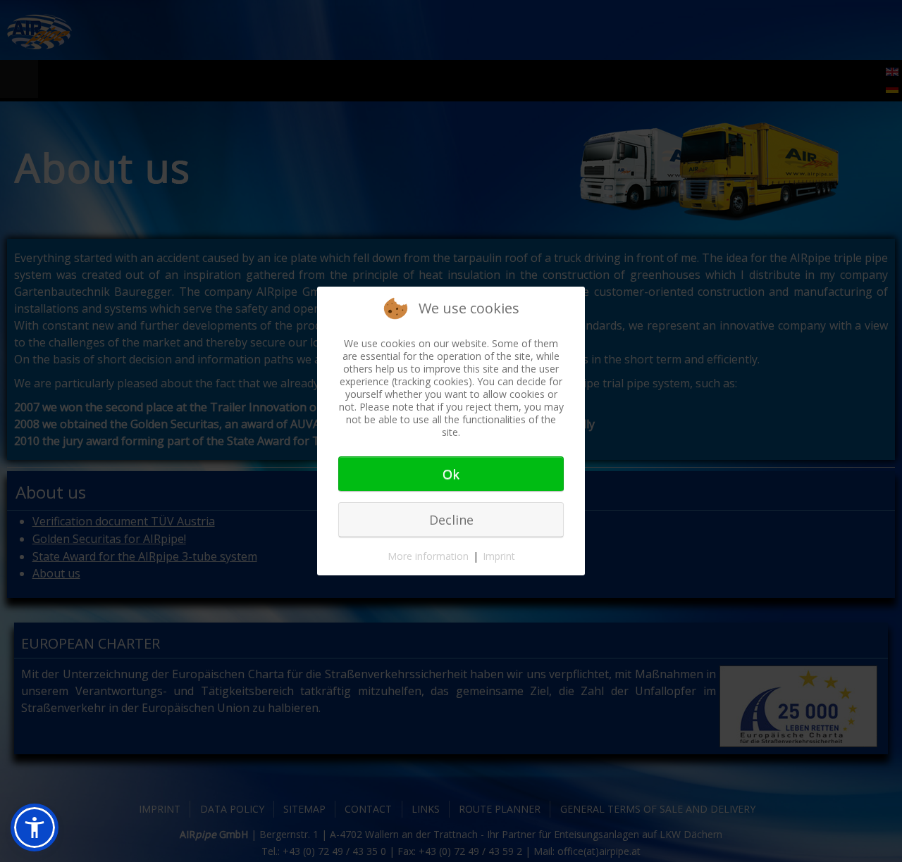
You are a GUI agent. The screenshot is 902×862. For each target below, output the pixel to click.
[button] (34, 827)
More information (428, 556)
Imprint (499, 556)
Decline (451, 519)
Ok (451, 474)
